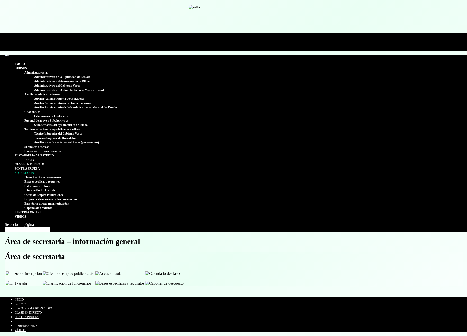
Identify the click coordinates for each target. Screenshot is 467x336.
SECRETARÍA (24, 173)
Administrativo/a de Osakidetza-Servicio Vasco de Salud (69, 90)
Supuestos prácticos (36, 146)
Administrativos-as (36, 72)
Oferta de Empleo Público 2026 (43, 195)
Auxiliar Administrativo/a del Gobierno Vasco (62, 103)
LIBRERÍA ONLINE (28, 212)
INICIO (20, 64)
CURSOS (21, 68)
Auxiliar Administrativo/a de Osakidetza (59, 98)
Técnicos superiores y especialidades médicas (52, 129)
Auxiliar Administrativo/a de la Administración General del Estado (75, 107)
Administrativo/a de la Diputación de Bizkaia (62, 77)
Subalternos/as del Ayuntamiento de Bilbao (61, 125)
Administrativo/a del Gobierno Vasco (57, 85)
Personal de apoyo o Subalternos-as (46, 120)
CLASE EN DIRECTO (29, 164)
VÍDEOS (20, 216)
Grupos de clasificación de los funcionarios (50, 199)
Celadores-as (32, 112)
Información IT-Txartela (39, 190)
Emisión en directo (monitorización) (46, 203)
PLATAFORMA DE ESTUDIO (34, 155)
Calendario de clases (37, 186)
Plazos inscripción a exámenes (42, 177)
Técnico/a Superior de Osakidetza (55, 138)
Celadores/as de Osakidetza (51, 116)
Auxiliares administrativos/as (42, 94)
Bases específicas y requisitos (42, 181)
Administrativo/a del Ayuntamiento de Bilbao (62, 81)
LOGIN (29, 160)
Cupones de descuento (38, 208)
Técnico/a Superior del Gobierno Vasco (58, 133)
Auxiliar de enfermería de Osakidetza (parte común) (66, 142)
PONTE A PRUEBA (27, 168)
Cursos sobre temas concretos (42, 151)
